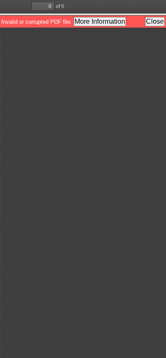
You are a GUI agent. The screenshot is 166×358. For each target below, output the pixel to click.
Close (155, 21)
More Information (99, 21)
